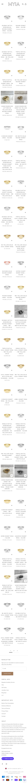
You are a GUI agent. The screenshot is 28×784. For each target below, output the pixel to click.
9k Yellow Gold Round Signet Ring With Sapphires (21, 247)
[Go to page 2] (17, 650)
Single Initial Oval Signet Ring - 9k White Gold (21, 639)
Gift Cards (4, 687)
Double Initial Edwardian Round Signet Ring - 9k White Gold (7, 220)
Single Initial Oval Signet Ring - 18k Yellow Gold (21, 351)
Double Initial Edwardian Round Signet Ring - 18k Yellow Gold (7, 324)
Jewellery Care (5, 690)
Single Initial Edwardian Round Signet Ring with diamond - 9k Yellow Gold (7, 428)
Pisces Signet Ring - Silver (7, 296)
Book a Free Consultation (8, 703)
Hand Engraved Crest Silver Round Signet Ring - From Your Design (21, 483)
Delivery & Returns (6, 706)
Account (4, 713)
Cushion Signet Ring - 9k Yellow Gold (7, 401)
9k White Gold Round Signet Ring (21, 137)
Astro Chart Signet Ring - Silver (21, 273)
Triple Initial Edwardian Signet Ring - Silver (21, 54)
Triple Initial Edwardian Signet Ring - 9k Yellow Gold (7, 82)
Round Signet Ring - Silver (21, 26)
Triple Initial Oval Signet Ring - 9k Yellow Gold (21, 219)
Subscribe (7, 673)
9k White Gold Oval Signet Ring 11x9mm (7, 615)
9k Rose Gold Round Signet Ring (7, 273)
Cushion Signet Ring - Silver (7, 136)
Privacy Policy (5, 711)
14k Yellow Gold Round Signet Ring (7, 455)
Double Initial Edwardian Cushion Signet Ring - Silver (20, 193)
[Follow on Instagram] (6, 764)
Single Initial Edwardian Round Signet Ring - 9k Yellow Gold (7, 589)
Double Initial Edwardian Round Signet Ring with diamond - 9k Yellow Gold (7, 165)
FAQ (3, 685)
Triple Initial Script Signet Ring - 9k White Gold (20, 163)
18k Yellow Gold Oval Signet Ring (21, 375)
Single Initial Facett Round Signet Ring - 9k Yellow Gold (21, 561)
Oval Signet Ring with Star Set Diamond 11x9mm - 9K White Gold (7, 640)
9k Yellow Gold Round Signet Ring (21, 81)
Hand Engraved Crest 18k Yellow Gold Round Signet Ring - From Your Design (7, 484)
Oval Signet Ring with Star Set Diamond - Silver (7, 376)
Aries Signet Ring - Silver (7, 536)
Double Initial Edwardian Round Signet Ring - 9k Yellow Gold (7, 55)
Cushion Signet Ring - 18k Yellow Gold (7, 511)
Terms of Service (6, 708)
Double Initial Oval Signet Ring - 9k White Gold (21, 615)
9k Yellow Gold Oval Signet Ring (7, 245)
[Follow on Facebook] (2, 764)
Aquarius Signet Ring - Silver (21, 536)
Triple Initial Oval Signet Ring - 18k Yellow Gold (7, 351)
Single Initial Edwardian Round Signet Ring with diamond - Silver (21, 427)
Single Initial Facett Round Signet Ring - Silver (21, 512)
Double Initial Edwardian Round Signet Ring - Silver (7, 28)
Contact (3, 716)
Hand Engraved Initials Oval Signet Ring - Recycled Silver (21, 588)
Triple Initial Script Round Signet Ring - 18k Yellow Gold (7, 193)
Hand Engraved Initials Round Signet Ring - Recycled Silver (21, 323)
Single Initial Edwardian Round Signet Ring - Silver (7, 561)
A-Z (2, 695)
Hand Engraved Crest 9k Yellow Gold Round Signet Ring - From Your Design (21, 111)
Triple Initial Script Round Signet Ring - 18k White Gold (21, 456)
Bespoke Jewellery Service (8, 682)
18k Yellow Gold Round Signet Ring (21, 297)
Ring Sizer (4, 692)
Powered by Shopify (14, 773)
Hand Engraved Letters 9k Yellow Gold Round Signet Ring (7, 110)
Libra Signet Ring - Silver (20, 400)
